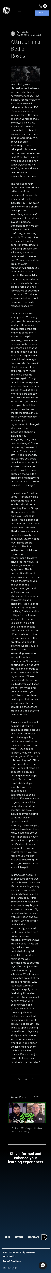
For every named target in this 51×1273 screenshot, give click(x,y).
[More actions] (38, 33)
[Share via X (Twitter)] (19, 1079)
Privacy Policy (9, 1256)
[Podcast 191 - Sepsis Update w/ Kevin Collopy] (27, 1112)
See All (37, 1096)
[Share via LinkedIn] (26, 1079)
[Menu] (19, 10)
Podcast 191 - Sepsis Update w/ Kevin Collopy (26, 1130)
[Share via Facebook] (12, 1079)
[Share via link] (32, 1079)
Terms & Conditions (12, 1261)
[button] (43, 6)
